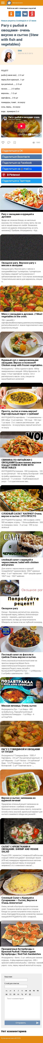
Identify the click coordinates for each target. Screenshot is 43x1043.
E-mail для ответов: (12, 983)
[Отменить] (6, 991)
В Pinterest (13, 174)
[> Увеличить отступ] (38, 991)
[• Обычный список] (26, 991)
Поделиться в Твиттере (16, 180)
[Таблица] (14, 994)
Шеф (20, 50)
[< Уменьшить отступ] (34, 991)
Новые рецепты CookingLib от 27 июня (18, 21)
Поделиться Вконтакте (16, 156)
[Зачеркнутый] (22, 991)
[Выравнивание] (26, 994)
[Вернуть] (10, 991)
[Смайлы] (30, 994)
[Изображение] (6, 994)
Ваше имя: (8, 977)
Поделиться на (17, 168)
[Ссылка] (18, 994)
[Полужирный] (14, 991)
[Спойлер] (22, 994)
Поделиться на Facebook (17, 162)
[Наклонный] (18, 991)
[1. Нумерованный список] (30, 991)
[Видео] (10, 994)
